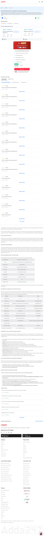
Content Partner (3, 453)
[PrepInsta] (27, 499)
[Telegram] (6, 432)
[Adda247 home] (3, 1)
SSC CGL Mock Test (26, 473)
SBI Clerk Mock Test (26, 463)
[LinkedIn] (1, 432)
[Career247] (27, 502)
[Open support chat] (41, 533)
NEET (24, 455)
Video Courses (3, 496)
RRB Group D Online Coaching (6, 465)
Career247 (3, 512)
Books (2, 500)
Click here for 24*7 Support (7, 430)
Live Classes (3, 494)
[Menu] (42, 2)
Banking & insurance (26, 442)
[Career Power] (27, 494)
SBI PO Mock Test (26, 469)
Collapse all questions (39, 421)
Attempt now (16, 31)
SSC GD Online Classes (5, 467)
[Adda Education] (27, 491)
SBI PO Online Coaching (5, 463)
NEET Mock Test (25, 479)
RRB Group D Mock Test (27, 475)
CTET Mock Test (25, 471)
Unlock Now (22, 91)
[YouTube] (11, 432)
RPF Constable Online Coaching (6, 479)
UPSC (24, 453)
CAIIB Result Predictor (4, 506)
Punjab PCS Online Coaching (6, 477)
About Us (2, 442)
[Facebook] (9, 432)
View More (22, 221)
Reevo (2, 514)
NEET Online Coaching (4, 473)
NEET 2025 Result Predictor (5, 508)
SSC (24, 444)
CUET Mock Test (25, 477)
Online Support (3, 455)
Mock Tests (3, 492)
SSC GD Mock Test (26, 465)
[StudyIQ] (27, 497)
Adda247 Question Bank (5, 490)
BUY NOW (22, 69)
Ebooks (2, 498)
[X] (4, 432)
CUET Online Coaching (5, 471)
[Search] (39, 2)
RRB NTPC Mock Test (26, 467)
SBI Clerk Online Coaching (5, 469)
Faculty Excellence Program (27, 457)
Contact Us (3, 444)
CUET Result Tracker (4, 510)
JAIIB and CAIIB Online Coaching (6, 475)
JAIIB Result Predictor (4, 504)
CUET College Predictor (5, 502)
